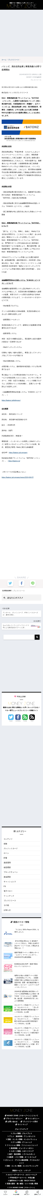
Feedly (25, 721)
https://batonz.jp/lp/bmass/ (11, 400)
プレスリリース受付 (30, 1121)
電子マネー (8, 891)
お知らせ (7, 910)
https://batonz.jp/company (18, 452)
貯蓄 (5, 858)
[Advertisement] (21, 33)
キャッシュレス (10, 882)
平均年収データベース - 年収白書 (22, 1178)
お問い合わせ (13, 1121)
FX (5, 886)
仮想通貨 (7, 867)
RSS (32, 721)
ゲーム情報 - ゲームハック (22, 1142)
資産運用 (7, 863)
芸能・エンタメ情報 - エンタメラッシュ (22, 1139)
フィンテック (9, 896)
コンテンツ (8, 839)
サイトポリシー (33, 1118)
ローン (6, 853)
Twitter (11, 721)
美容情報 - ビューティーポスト (22, 1148)
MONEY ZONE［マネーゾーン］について (22, 1115)
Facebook (18, 721)
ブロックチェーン (11, 872)
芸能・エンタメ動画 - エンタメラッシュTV (22, 1166)
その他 (6, 905)
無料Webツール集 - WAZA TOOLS (22, 1180)
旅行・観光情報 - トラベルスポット (22, 1154)
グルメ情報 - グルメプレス (22, 1133)
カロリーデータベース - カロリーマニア (22, 1175)
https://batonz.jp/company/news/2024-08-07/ (18, 477)
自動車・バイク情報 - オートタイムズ (22, 1157)
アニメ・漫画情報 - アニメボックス (22, 1136)
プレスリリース (19, 591)
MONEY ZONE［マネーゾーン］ (24, 1187)
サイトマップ (23, 1124)
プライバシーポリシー (14, 1118)
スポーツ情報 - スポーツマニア (22, 1151)
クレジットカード (11, 848)
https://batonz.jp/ (14, 461)
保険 (5, 844)
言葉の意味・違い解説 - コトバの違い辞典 (22, 1184)
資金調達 (7, 877)
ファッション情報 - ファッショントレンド (22, 1145)
